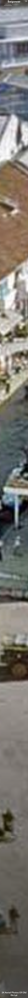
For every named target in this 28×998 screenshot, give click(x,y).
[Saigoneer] (14, 1)
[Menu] (26, 1)
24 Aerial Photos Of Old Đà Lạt (14, 994)
